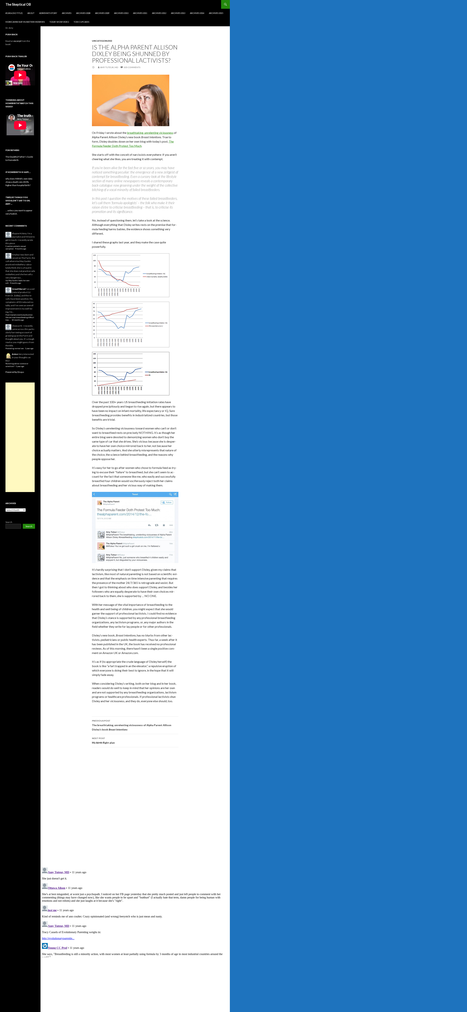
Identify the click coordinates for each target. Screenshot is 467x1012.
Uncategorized (102, 40)
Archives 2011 (140, 13)
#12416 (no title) (14, 13)
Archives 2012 (159, 13)
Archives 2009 (102, 13)
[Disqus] (135, 807)
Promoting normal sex (14, 348)
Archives (66, 13)
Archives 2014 (197, 13)
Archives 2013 (178, 13)
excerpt (17, 41)
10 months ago (18, 320)
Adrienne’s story (48, 13)
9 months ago (20, 249)
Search (8, 522)
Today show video (59, 22)
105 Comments (131, 67)
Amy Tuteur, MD (109, 67)
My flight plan (103, 740)
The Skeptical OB (18, 4)
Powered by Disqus (14, 372)
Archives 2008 (83, 13)
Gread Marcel (18, 289)
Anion (15, 354)
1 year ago (29, 348)
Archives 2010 (121, 13)
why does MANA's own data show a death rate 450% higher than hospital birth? (18, 182)
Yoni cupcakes (81, 22)
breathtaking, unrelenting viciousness (150, 132)
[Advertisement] (20, 437)
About (30, 13)
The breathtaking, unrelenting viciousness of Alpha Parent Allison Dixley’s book (131, 725)
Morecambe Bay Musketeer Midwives (25, 22)
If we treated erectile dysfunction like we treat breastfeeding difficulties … (19, 317)
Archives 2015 (216, 13)
